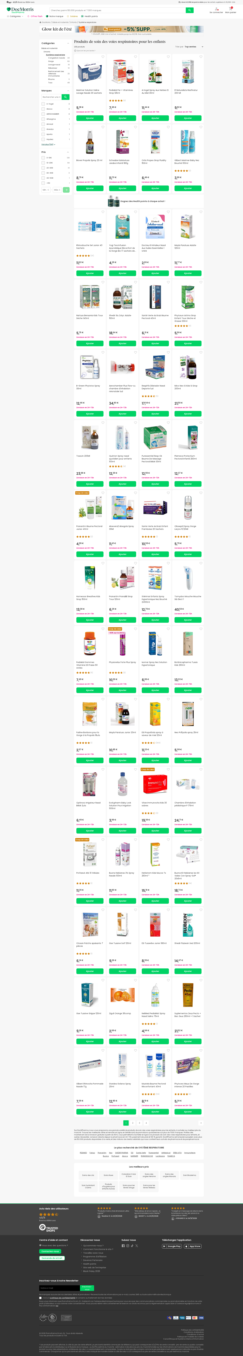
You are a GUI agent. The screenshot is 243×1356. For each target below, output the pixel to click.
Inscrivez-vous (87, 1288)
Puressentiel (154, 1153)
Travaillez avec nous (93, 1253)
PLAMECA (171, 1156)
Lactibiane (160, 1156)
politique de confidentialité (62, 1298)
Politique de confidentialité (192, 1330)
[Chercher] (190, 10)
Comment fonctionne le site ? (98, 1249)
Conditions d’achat (195, 1334)
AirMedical (165, 1153)
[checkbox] (55, 104)
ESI (132, 1153)
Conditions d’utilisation (194, 1332)
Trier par (179, 46)
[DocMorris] (20, 10)
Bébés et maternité (60, 22)
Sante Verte (141, 1153)
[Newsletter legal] (41, 1298)
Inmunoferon (189, 1153)
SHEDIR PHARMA (121, 1153)
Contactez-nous (50, 1251)
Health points (89, 1263)
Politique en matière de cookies (190, 1336)
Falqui (92, 1153)
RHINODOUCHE (147, 1156)
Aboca (125, 1156)
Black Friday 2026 (91, 1271)
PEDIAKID (83, 1153)
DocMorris (46, 22)
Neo (110, 1153)
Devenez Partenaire (93, 1260)
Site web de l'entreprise (94, 1267)
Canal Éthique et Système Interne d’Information (183, 1339)
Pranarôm (102, 1153)
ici (57, 1306)
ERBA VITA (177, 1153)
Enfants (73, 22)
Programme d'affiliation (95, 1256)
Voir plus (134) (47, 144)
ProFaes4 (115, 1156)
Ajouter (90, 118)
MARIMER (134, 1156)
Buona (106, 1156)
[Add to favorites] (103, 57)
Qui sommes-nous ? (93, 1245)
